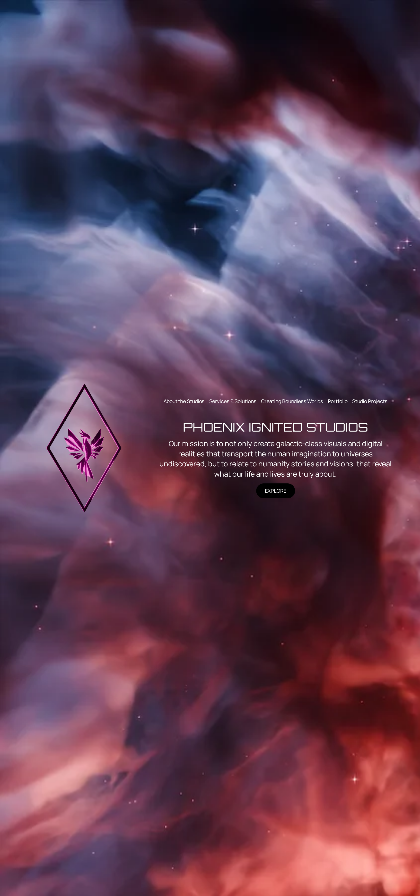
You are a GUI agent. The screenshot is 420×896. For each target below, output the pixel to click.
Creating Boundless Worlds (292, 401)
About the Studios (184, 401)
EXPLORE (275, 490)
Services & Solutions (232, 401)
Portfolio (338, 401)
